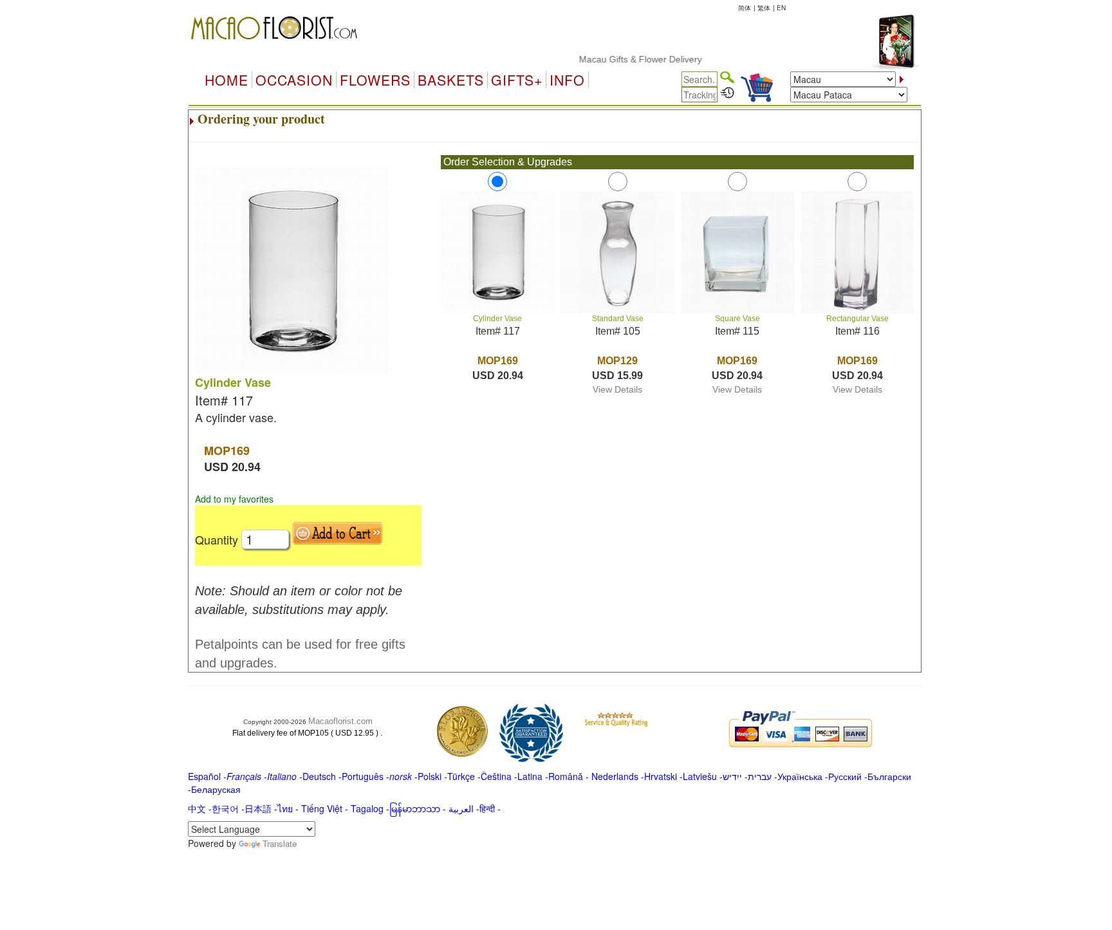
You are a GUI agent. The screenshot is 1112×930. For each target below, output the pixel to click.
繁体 (763, 7)
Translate (280, 843)
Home (226, 79)
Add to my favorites (234, 498)
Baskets (451, 79)
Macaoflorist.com (340, 721)
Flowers (375, 79)
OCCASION (294, 79)
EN (781, 7)
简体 (744, 7)
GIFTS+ (516, 79)
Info (567, 79)
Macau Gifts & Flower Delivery (625, 59)
